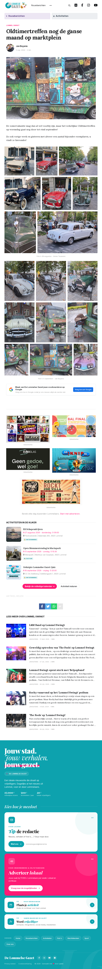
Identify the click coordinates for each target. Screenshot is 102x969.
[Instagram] (44, 958)
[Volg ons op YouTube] (96, 5)
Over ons (10, 944)
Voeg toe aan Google (83, 390)
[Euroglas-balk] (28, 459)
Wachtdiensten (73, 938)
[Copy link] (60, 606)
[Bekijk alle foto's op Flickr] (76, 5)
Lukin (61, 964)
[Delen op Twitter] (48, 606)
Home (18, 938)
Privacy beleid (9, 964)
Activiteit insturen (69, 586)
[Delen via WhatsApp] (54, 606)
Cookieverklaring (25, 964)
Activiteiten (47, 938)
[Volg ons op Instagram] (88, 5)
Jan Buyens (22, 46)
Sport (87, 938)
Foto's (59, 938)
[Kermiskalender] (28, 428)
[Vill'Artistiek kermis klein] (51, 491)
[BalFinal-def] (74, 426)
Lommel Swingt (13, 25)
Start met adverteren (70, 513)
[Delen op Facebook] (42, 606)
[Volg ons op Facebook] (82, 5)
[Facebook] (39, 958)
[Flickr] (55, 958)
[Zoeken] (69, 5)
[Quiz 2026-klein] (74, 460)
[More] (50, 5)
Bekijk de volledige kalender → (40, 586)
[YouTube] (49, 958)
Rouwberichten (38, 5)
